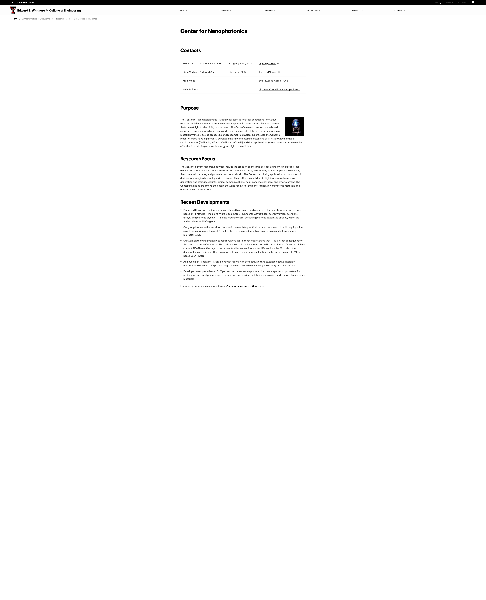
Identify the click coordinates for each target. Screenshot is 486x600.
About (181, 10)
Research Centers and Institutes (83, 19)
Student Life (312, 10)
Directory (437, 2)
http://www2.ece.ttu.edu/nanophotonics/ (279, 89)
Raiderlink (449, 2)
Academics (268, 10)
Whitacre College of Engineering (36, 19)
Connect (398, 10)
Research (356, 10)
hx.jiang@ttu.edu (267, 63)
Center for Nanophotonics (236, 285)
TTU (15, 19)
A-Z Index (462, 2)
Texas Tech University (22, 2)
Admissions (224, 10)
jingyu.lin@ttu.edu (268, 72)
